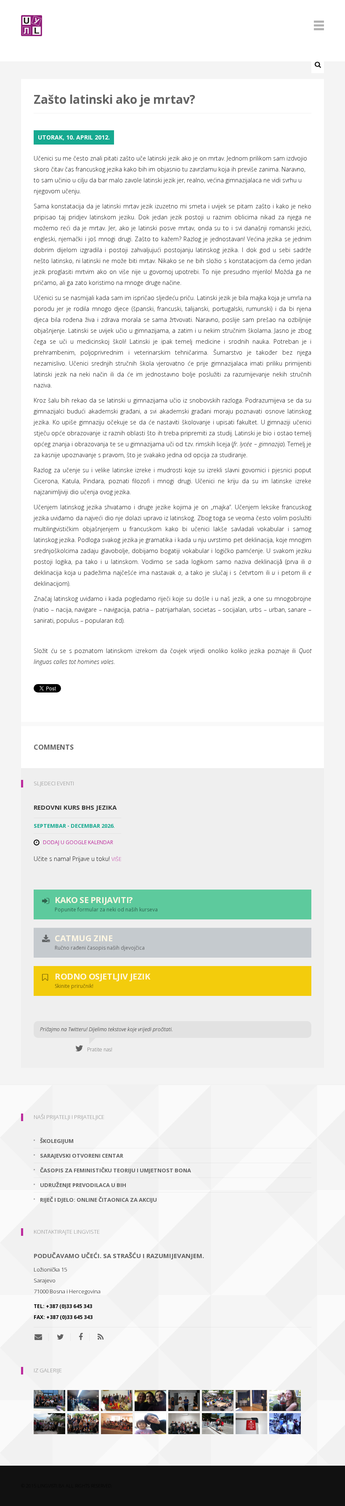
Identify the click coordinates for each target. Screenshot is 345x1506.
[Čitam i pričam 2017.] (218, 1422)
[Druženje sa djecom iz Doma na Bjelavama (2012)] (150, 1422)
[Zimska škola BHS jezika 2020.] (184, 1422)
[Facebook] (80, 1337)
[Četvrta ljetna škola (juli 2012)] (117, 1422)
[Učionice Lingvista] (251, 1422)
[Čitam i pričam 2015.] (150, 1399)
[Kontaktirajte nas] (41, 1337)
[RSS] (100, 1337)
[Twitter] (60, 1337)
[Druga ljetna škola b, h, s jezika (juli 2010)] (49, 1399)
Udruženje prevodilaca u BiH (83, 1185)
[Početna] (172, 25)
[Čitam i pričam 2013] (285, 1399)
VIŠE (116, 859)
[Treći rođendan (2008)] (83, 1399)
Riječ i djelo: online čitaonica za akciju (98, 1199)
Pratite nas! (97, 1049)
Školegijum (57, 1141)
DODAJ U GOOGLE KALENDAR (78, 842)
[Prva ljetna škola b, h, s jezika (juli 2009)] (285, 1422)
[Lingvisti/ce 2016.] (83, 1422)
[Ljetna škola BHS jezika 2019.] (218, 1399)
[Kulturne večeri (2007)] (117, 1399)
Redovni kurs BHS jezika (75, 807)
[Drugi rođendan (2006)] (251, 1399)
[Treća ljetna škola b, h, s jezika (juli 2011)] (49, 1422)
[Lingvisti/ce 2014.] (184, 1399)
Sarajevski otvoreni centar (81, 1155)
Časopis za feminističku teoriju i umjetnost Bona (115, 1170)
